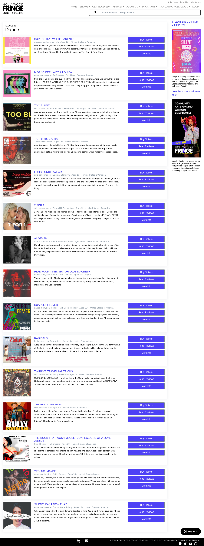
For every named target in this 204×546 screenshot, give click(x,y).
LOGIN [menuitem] (195, 7)
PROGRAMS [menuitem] (148, 7)
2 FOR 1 (39, 205)
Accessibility (181, 540)
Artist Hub (184, 2)
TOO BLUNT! (42, 105)
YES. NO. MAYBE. (45, 471)
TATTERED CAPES (46, 138)
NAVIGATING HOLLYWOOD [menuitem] (173, 7)
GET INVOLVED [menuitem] (100, 7)
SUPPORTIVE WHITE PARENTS (54, 39)
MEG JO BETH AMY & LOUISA (53, 72)
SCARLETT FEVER (46, 304)
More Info (146, 53)
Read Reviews (146, 46)
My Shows (196, 2)
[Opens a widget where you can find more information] (190, 532)
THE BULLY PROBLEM (48, 404)
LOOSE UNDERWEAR (48, 171)
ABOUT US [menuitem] (132, 7)
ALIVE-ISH (40, 238)
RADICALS (41, 338)
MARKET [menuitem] (117, 7)
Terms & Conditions (160, 540)
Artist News (173, 2)
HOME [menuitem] (73, 7)
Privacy (194, 540)
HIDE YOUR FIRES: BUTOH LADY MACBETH (62, 271)
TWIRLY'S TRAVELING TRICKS (53, 371)
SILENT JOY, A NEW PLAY (50, 504)
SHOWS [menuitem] (84, 7)
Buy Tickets (146, 39)
